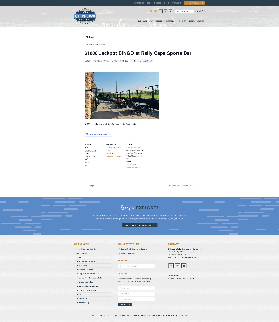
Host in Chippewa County (173, 3)
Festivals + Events (85, 270)
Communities (139, 3)
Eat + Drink (82, 253)
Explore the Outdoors (86, 261)
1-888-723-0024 (189, 257)
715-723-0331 (150, 11)
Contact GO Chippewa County (134, 249)
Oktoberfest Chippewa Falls (89, 278)
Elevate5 (175, 316)
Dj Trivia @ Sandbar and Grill (180, 185)
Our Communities (85, 282)
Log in (184, 316)
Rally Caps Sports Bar (113, 147)
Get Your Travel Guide (139, 225)
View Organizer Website (113, 156)
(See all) (149, 61)
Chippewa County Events (88, 274)
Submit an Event (128, 253)
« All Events (89, 37)
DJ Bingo (90, 185)
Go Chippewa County (86, 249)
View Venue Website (133, 167)
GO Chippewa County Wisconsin (90, 16)
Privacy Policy (83, 303)
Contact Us (157, 3)
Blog (148, 3)
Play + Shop (82, 266)
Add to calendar (99, 134)
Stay (79, 257)
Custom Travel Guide (194, 3)
